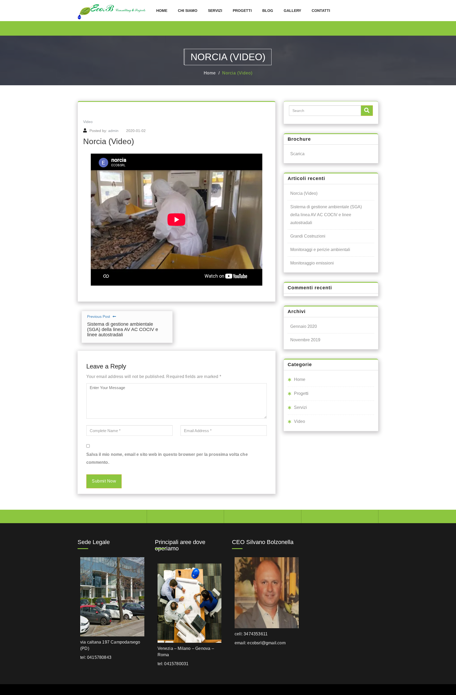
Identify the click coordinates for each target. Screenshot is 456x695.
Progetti (242, 10)
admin (113, 131)
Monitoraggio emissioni (312, 263)
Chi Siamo (187, 10)
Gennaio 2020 (303, 326)
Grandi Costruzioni (307, 236)
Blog (267, 10)
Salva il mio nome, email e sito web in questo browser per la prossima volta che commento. (167, 458)
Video (88, 122)
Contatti (321, 10)
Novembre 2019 (305, 340)
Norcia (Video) (237, 73)
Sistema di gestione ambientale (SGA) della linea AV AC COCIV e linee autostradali (326, 215)
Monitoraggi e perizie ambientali (320, 249)
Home (161, 10)
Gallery (292, 10)
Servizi (215, 10)
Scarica (297, 154)
